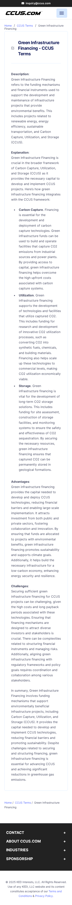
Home (8, 25)
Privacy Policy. (44, 895)
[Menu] (61, 13)
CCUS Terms (25, 25)
